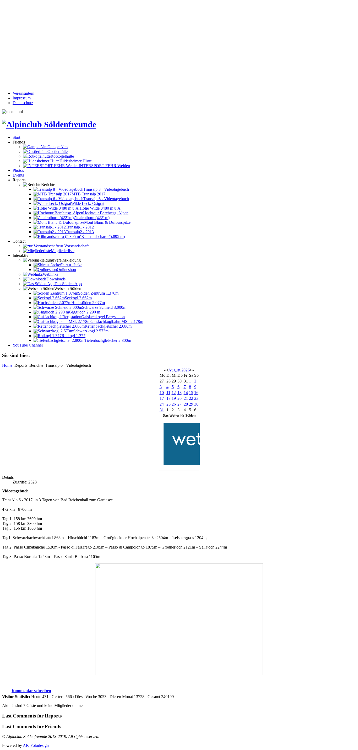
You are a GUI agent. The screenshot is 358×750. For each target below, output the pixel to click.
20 (179, 398)
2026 (185, 370)
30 (196, 404)
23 (196, 398)
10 (162, 392)
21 (186, 398)
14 (186, 392)
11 (168, 392)
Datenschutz (23, 102)
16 (196, 392)
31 (162, 410)
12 (174, 392)
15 (191, 392)
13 (179, 392)
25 (168, 404)
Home (7, 365)
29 (191, 404)
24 (162, 404)
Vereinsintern (23, 93)
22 (191, 398)
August (174, 370)
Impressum (22, 98)
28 (186, 404)
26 (174, 404)
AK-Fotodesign (36, 745)
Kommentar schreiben (31, 690)
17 (162, 398)
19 (174, 398)
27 (179, 404)
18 (168, 398)
